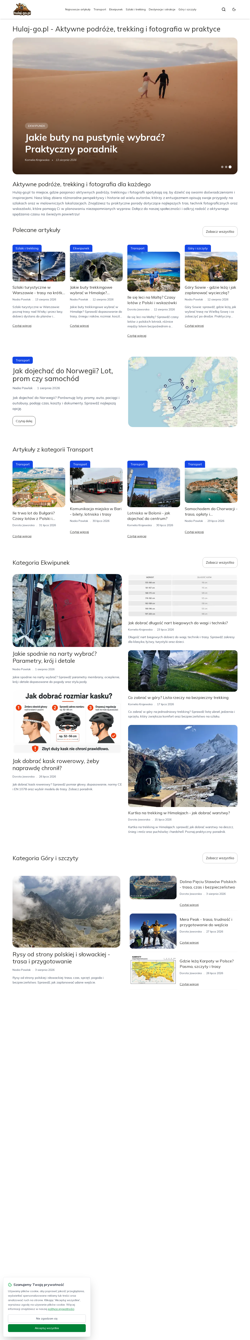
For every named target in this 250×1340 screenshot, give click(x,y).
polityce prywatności (61, 1309)
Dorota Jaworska (138, 309)
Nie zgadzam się (47, 1318)
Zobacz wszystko (220, 231)
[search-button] (223, 9)
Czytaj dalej (24, 421)
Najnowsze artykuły (77, 9)
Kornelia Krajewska (37, 160)
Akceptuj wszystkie (47, 1328)
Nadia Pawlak (21, 299)
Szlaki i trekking (136, 9)
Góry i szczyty (187, 9)
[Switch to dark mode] (234, 9)
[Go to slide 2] (226, 167)
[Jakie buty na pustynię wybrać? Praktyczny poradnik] (125, 106)
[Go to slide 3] (230, 167)
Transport (100, 9)
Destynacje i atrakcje (162, 9)
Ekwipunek (116, 9)
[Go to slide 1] (222, 167)
